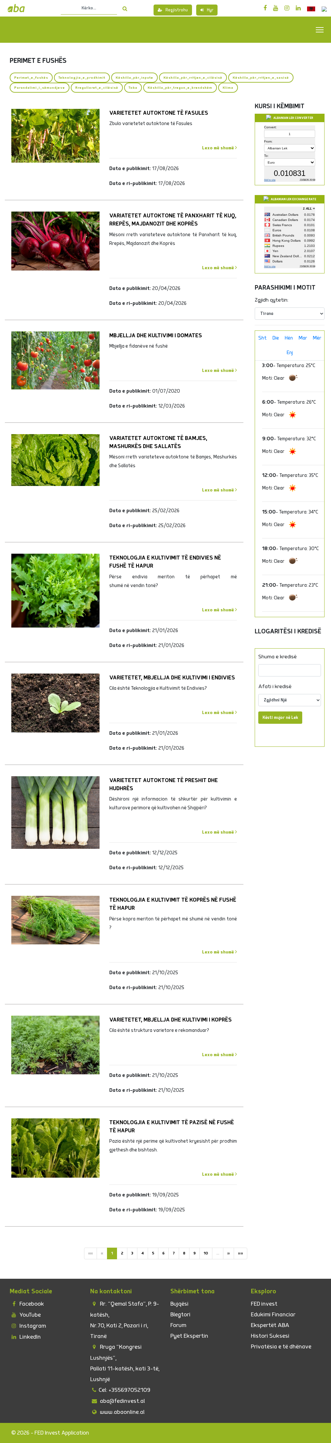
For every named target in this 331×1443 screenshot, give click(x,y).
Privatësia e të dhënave (281, 1346)
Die (275, 338)
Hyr (210, 10)
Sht (262, 338)
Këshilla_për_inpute (134, 77)
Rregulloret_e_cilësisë (96, 88)
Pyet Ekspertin (189, 1336)
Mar (303, 338)
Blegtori (180, 1314)
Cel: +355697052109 (124, 1390)
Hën (289, 338)
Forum (178, 1325)
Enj (290, 353)
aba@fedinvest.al (122, 1401)
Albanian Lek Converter (293, 118)
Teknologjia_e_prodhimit (82, 77)
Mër (317, 338)
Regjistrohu (177, 10)
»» (240, 1253)
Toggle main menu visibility (320, 29)
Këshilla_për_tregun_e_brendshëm (180, 88)
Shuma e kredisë (277, 656)
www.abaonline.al (121, 1412)
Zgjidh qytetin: (271, 300)
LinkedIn (29, 1337)
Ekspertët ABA (270, 1325)
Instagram (32, 1326)
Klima (228, 88)
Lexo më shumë (218, 148)
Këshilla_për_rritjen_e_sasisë (261, 77)
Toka (133, 88)
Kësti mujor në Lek (280, 717)
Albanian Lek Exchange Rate (293, 199)
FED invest (264, 1304)
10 (206, 1253)
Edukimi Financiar (273, 1314)
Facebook (31, 1304)
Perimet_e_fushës (31, 77)
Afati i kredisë (275, 686)
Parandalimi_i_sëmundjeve (39, 88)
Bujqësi (179, 1304)
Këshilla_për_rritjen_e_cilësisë (193, 77)
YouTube (29, 1315)
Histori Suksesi (270, 1336)
